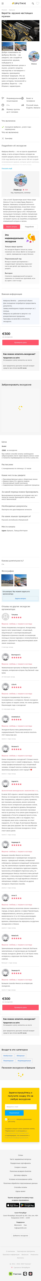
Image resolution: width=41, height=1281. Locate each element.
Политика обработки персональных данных (20, 1183)
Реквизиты (34, 1255)
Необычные (7, 1056)
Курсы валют (20, 1191)
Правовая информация (11, 1255)
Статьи (20, 1155)
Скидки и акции (20, 1167)
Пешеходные (8, 1061)
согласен (13, 1119)
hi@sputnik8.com (20, 1228)
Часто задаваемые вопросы (20, 1159)
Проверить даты (20, 342)
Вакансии (25, 1255)
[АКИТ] (25, 1274)
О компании (10, 1251)
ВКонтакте (18, 1225)
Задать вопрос (11, 227)
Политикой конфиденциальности (16, 1138)
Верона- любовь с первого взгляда (17, 624)
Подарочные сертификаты (20, 1163)
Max (25, 1225)
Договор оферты (20, 1175)
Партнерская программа (26, 1251)
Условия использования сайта (20, 1179)
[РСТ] (30, 1274)
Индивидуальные (24, 1061)
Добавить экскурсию (20, 1236)
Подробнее (29, 227)
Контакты (20, 1258)
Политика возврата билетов (20, 1171)
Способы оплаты (20, 1187)
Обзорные (20, 1056)
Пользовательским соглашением (17, 1133)
